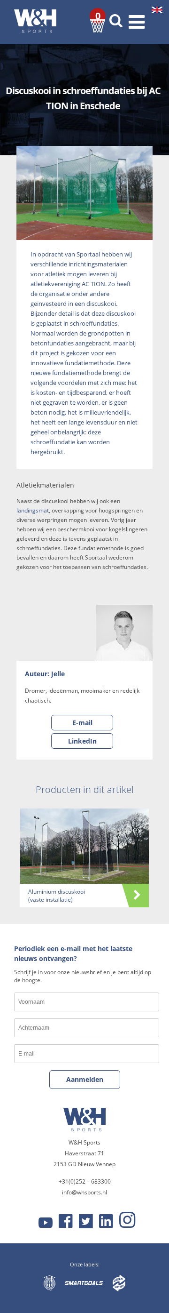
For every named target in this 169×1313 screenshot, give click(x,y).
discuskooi (101, 303)
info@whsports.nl (84, 1192)
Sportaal (88, 254)
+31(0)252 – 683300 (85, 1181)
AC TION (93, 284)
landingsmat (32, 510)
